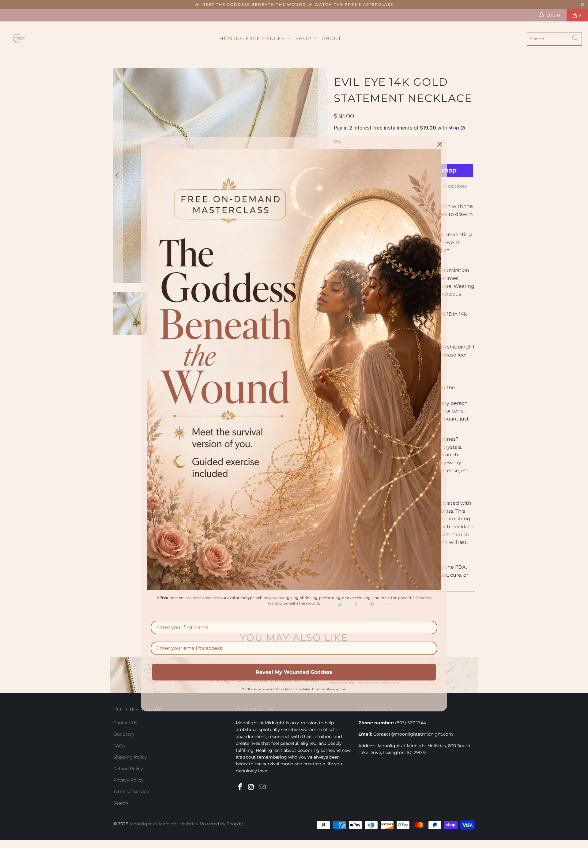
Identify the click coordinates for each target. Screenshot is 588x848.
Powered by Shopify (221, 824)
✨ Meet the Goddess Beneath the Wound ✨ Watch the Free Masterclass (294, 4)
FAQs (119, 745)
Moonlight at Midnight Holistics (164, 824)
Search (120, 803)
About (331, 38)
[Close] (439, 144)
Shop (304, 38)
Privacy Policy (128, 780)
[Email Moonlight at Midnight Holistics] (262, 787)
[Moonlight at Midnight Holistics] (20, 38)
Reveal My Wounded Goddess (294, 672)
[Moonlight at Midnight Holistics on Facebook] (240, 787)
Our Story (123, 734)
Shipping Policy (130, 757)
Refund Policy (128, 768)
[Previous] (118, 175)
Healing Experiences (252, 38)
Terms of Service (131, 791)
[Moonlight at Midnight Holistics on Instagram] (251, 787)
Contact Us (125, 723)
